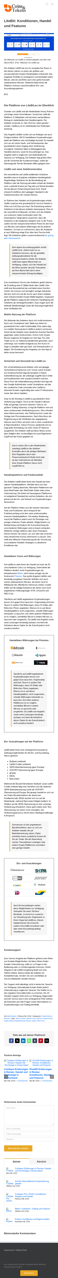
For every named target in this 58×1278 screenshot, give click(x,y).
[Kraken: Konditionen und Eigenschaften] (9, 1219)
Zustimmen (29, 1273)
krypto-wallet (8, 1021)
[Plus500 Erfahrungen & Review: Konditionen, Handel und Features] (41, 1060)
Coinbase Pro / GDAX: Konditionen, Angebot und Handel (30, 1195)
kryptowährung (19, 1021)
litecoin (28, 1021)
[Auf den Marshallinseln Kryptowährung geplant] (9, 1181)
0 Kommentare (22, 1081)
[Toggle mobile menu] (52, 4)
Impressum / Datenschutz (15, 1250)
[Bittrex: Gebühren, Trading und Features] (9, 1209)
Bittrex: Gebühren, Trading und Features (32, 1209)
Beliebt (16, 1161)
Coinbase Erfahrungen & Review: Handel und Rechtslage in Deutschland (33, 1169)
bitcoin (23, 1018)
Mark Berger (11, 1016)
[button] (6, 1077)
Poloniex (18, 576)
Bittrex (20, 573)
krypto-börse (48, 1018)
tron (43, 1021)
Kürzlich (41, 1161)
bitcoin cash (31, 1018)
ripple (34, 1021)
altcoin (18, 1018)
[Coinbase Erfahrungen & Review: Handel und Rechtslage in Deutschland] (16, 1060)
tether (39, 1021)
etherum (40, 1018)
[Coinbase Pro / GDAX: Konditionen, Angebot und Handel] (9, 1194)
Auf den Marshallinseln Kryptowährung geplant (32, 1182)
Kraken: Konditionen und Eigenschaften (32, 1219)
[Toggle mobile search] (47, 4)
